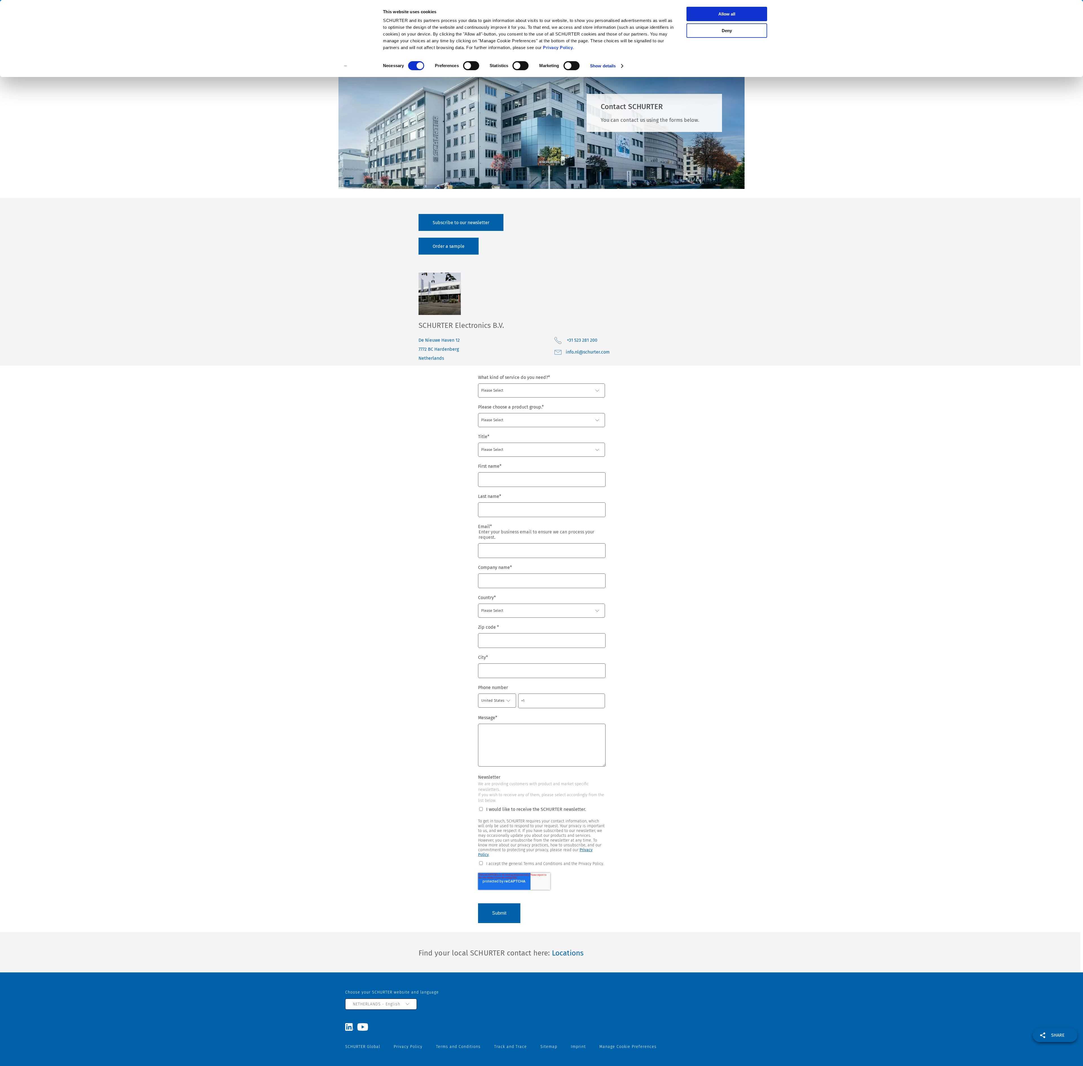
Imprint (578, 1046)
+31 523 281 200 (582, 340)
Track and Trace (510, 1046)
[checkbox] (541, 863)
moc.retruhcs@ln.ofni (588, 352)
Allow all (726, 14)
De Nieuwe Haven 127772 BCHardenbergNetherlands (439, 349)
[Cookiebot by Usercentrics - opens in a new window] (345, 66)
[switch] (471, 65)
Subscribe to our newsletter (461, 222)
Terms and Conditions (458, 1046)
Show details (603, 65)
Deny (727, 30)
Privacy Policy (558, 47)
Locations (568, 953)
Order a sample (449, 246)
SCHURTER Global (362, 1046)
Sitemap (548, 1046)
